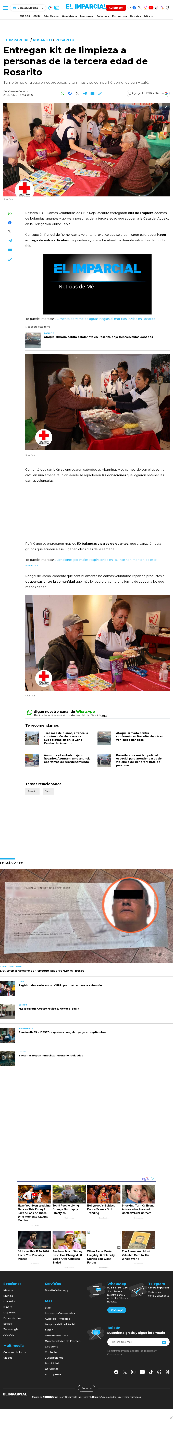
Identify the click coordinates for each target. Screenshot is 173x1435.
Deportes (9, 1312)
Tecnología (10, 1329)
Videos (7, 1357)
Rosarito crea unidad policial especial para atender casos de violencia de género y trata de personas (139, 760)
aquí (104, 715)
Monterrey (86, 16)
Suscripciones (54, 1357)
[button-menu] (5, 8)
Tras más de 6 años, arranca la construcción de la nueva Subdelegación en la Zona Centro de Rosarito (66, 738)
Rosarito (42, 40)
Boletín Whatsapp (57, 1290)
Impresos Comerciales (60, 1313)
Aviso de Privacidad (57, 1318)
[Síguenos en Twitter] (140, 7)
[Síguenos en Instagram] (145, 7)
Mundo (8, 1295)
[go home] (15, 1394)
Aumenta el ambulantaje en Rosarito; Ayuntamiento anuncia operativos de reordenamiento (67, 759)
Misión (49, 1329)
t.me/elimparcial (158, 1287)
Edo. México (51, 16)
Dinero (7, 1307)
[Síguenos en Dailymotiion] (168, 1372)
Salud (48, 791)
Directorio (51, 1346)
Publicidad (52, 1363)
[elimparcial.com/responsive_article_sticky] (171, 1417)
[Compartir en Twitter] (77, 93)
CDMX (36, 16)
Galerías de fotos (14, 1352)
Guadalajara (69, 16)
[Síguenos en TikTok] (156, 7)
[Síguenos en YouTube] (151, 7)
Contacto (51, 1352)
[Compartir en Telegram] (84, 93)
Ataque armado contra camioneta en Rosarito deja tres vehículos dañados (139, 736)
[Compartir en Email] (92, 93)
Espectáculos (12, 1318)
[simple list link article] (86, 917)
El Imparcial (16, 40)
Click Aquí (116, 1310)
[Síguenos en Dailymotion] (167, 7)
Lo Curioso (10, 1301)
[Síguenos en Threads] (162, 7)
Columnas (102, 16)
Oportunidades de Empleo (63, 1341)
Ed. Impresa (119, 16)
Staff (48, 1307)
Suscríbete (116, 7)
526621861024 (117, 1287)
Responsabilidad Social (60, 1324)
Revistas (135, 16)
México (8, 1290)
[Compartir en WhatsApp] (62, 93)
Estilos (7, 1323)
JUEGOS (25, 16)
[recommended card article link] (33, 340)
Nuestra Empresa (56, 1335)
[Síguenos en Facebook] (134, 7)
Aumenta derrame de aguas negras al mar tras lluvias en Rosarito (105, 319)
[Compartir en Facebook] (70, 93)
